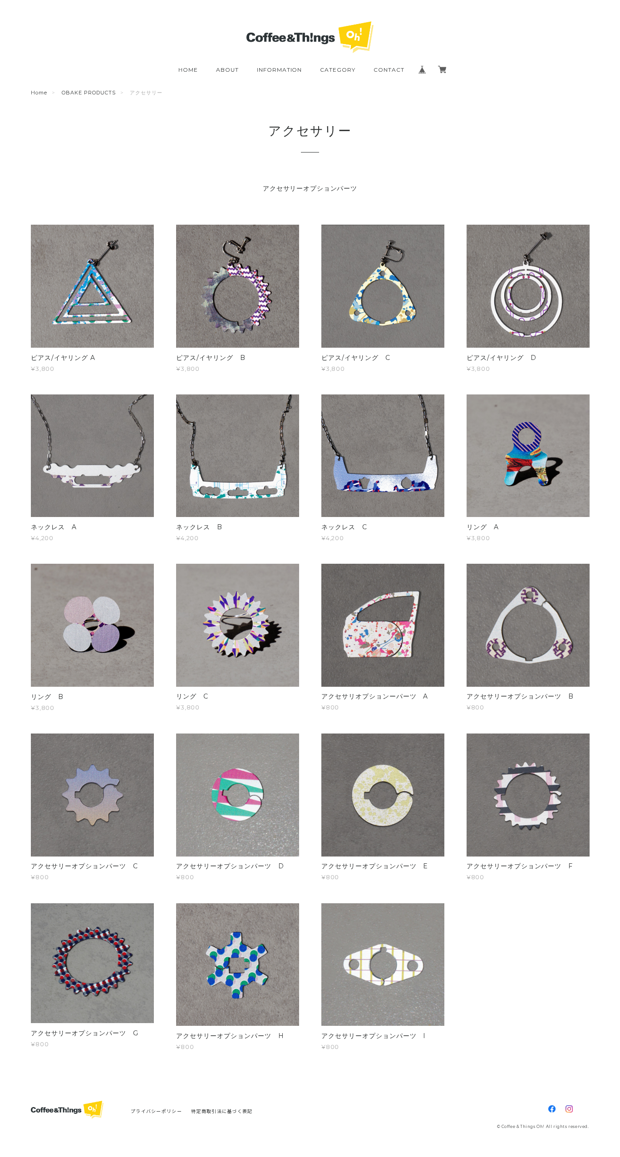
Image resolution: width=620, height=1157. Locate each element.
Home (39, 92)
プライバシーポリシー (156, 1111)
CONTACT (389, 69)
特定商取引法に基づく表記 (221, 1111)
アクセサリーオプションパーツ (310, 188)
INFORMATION (279, 69)
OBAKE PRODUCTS (88, 92)
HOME (188, 69)
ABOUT (227, 69)
